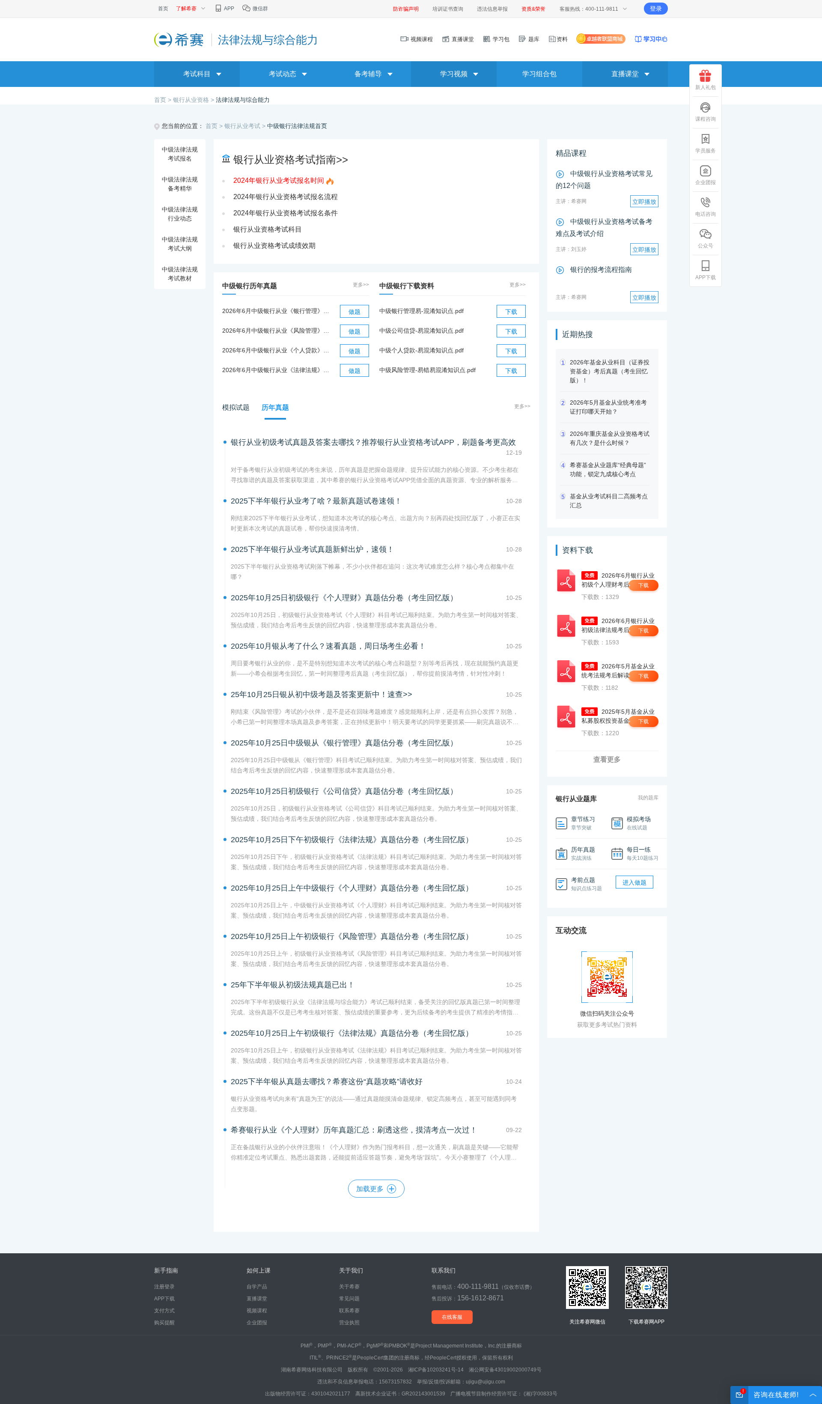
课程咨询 (705, 119)
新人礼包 (705, 87)
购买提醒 (164, 1323)
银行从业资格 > (194, 99)
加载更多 (370, 1188)
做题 (354, 311)
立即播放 (644, 201)
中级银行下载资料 (406, 285)
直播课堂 (462, 39)
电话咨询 (705, 214)
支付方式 (164, 1311)
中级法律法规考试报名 (180, 154)
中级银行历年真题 (249, 285)
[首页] (179, 39)
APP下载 (705, 277)
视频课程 (421, 39)
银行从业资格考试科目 (267, 229)
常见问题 (349, 1299)
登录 (656, 8)
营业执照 (349, 1323)
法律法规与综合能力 (243, 99)
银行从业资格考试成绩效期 (274, 245)
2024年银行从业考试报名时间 (278, 180)
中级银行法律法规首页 (297, 125)
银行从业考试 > (245, 125)
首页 (163, 9)
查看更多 (607, 759)
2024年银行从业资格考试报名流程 (285, 196)
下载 (511, 311)
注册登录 (164, 1287)
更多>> (361, 285)
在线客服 (452, 1317)
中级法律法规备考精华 (180, 184)
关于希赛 (349, 1287)
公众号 (705, 246)
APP (228, 9)
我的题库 (648, 798)
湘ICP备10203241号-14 (436, 1370)
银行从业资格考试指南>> (290, 159)
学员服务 (705, 151)
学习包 (500, 39)
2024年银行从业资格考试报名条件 (285, 213)
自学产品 (257, 1287)
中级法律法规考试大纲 (180, 244)
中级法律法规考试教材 (180, 274)
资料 (562, 39)
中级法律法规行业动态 (180, 214)
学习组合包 (539, 74)
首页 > (163, 99)
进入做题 (634, 882)
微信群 (259, 9)
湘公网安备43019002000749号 (505, 1370)
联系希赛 (349, 1311)
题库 (533, 39)
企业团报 (705, 182)
